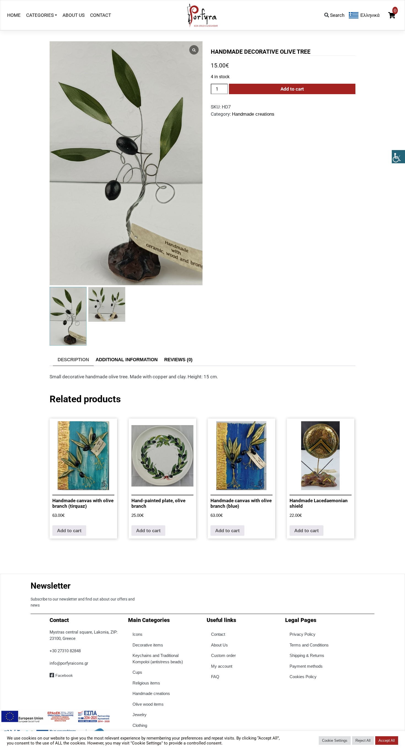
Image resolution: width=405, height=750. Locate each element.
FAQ (215, 676)
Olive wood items (148, 704)
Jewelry (140, 714)
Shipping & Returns (307, 655)
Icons (137, 634)
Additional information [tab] (127, 359)
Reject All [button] (363, 740)
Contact (218, 634)
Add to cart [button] (69, 530)
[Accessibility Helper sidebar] (398, 156)
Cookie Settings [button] (334, 740)
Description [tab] (73, 359)
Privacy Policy (302, 634)
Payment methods (306, 666)
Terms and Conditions (309, 645)
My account (221, 666)
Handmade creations (253, 114)
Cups (137, 672)
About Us (219, 645)
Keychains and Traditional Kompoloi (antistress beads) (158, 658)
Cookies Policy (303, 676)
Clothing (140, 725)
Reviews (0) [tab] (178, 359)
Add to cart (292, 89)
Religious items (146, 683)
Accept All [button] (387, 740)
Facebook (64, 675)
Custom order (223, 655)
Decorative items (148, 645)
